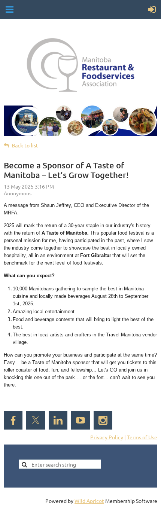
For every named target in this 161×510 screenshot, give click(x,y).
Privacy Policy (106, 437)
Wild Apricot (89, 500)
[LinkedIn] (58, 420)
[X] (35, 420)
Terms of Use (142, 437)
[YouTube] (80, 420)
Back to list (25, 145)
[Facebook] (13, 420)
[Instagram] (103, 420)
